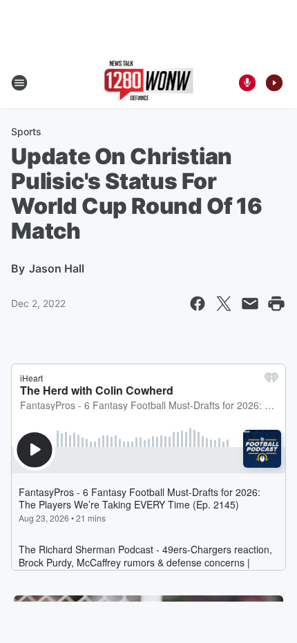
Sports (26, 131)
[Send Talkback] (247, 83)
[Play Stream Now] (274, 83)
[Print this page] (276, 303)
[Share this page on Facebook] (197, 303)
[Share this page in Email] (250, 303)
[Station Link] (149, 83)
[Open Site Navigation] (19, 83)
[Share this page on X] (223, 303)
